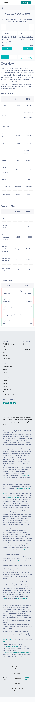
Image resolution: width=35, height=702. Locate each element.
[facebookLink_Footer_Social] (4, 403)
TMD (11, 563)
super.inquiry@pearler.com (10, 646)
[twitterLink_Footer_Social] (11, 403)
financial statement (21, 598)
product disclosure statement (11, 637)
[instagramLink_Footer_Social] (8, 403)
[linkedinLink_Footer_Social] (14, 403)
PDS (18, 560)
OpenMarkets (9, 497)
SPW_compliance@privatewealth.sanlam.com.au (16, 652)
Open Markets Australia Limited (22, 488)
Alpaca (17, 497)
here (25, 549)
